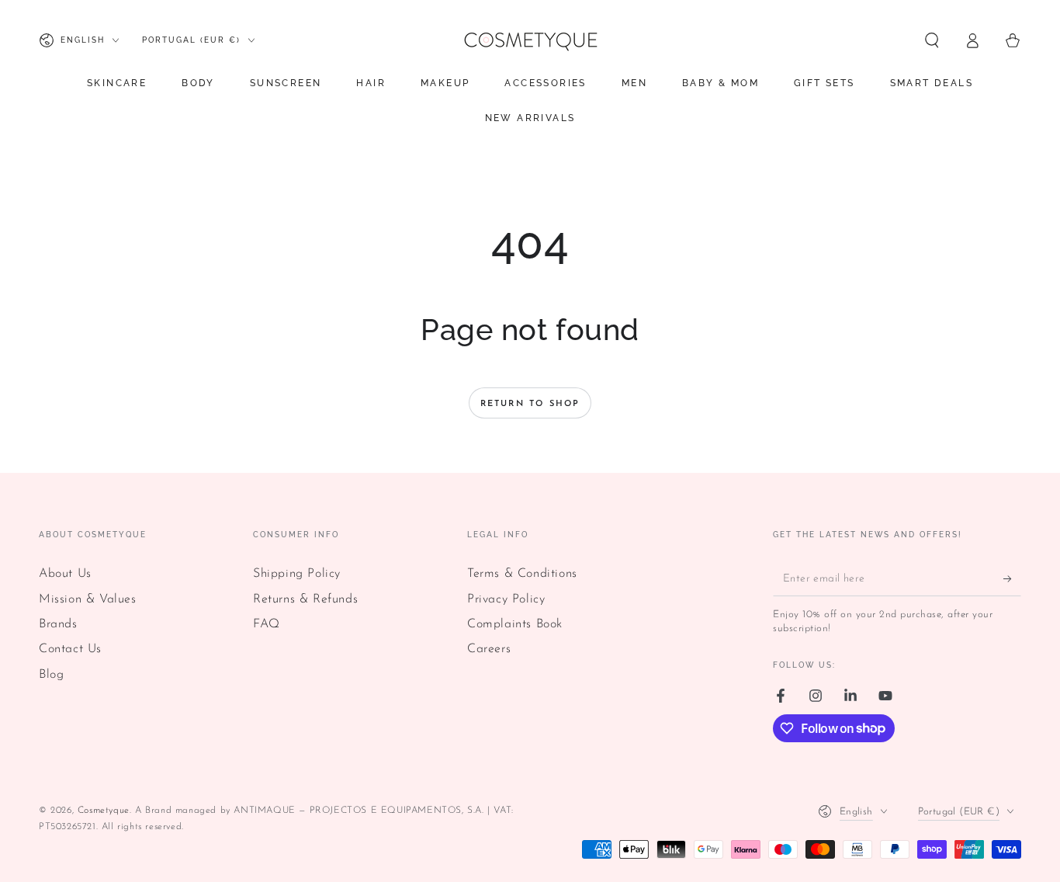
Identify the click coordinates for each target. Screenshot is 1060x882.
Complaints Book (515, 624)
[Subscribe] (1012, 578)
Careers (489, 649)
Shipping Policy (297, 574)
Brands (58, 624)
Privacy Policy (506, 599)
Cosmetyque (104, 810)
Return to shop (530, 404)
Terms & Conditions (522, 574)
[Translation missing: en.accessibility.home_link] (530, 40)
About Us (65, 574)
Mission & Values (88, 599)
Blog (51, 674)
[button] (932, 40)
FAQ (266, 624)
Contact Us (70, 649)
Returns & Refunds (305, 599)
